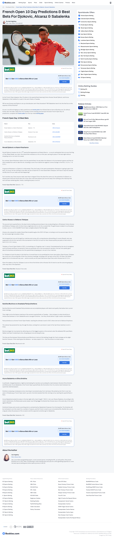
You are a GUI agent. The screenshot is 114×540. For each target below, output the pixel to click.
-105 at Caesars (56, 128)
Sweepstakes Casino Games (66, 509)
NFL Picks (33, 481)
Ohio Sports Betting (86, 62)
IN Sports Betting (7, 506)
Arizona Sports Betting (87, 15)
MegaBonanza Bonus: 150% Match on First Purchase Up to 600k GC (95, 108)
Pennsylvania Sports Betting (88, 65)
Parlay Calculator (35, 509)
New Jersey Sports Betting (88, 52)
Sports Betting (49, 2)
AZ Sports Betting (7, 498)
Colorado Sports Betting (87, 18)
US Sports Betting (86, 77)
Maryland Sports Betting (87, 43)
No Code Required (64, 78)
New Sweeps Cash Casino (65, 515)
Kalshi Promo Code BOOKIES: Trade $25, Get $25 (96, 114)
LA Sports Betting (7, 509)
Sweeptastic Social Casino (65, 501)
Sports (30, 2)
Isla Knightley (12, 21)
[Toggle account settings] (111, 3)
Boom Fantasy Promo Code (66, 484)
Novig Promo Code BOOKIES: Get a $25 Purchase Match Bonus (95, 132)
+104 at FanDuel (56, 141)
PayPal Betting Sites (35, 504)
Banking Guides (34, 501)
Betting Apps (22, 2)
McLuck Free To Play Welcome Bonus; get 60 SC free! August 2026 (96, 120)
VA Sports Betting (7, 504)
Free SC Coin (62, 495)
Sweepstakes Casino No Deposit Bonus (69, 518)
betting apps (40, 113)
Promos (68, 2)
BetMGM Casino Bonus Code (94, 484)
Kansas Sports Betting (87, 37)
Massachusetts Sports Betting (89, 46)
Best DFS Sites (62, 481)
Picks (35, 2)
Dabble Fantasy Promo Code (66, 487)
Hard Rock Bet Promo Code (94, 495)
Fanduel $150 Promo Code (93, 490)
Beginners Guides (35, 498)
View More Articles (94, 143)
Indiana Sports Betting (87, 31)
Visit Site (64, 81)
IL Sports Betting (7, 495)
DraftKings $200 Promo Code (94, 487)
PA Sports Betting (7, 490)
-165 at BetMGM (56, 137)
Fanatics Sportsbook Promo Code (95, 492)
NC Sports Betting (7, 515)
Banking (83, 95)
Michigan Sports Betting (87, 49)
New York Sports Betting (87, 56)
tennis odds (21, 113)
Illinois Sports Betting (87, 28)
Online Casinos (59, 2)
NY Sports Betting (7, 481)
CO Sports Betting (7, 501)
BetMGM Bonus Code (92, 481)
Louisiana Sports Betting (87, 40)
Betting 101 (84, 89)
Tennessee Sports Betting (88, 68)
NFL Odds (33, 490)
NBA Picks (33, 484)
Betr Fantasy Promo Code (65, 490)
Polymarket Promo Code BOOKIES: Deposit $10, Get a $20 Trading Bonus (96, 126)
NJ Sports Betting (7, 487)
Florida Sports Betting (87, 25)
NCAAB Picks (34, 487)
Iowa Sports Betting (86, 34)
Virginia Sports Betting (87, 71)
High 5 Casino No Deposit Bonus (67, 498)
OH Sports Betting (7, 512)
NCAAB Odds (34, 495)
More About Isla (16, 457)
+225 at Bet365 (56, 132)
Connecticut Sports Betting (88, 22)
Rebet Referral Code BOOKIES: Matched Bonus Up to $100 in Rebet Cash (95, 139)
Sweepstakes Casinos (64, 504)
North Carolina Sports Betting (89, 59)
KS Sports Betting (7, 484)
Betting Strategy (85, 92)
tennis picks (36, 109)
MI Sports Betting (7, 492)
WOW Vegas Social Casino (65, 506)
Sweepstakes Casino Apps (65, 512)
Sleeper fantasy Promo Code (66, 492)
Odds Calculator (35, 506)
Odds (40, 2)
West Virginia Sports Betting (88, 74)
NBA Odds (33, 492)
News (73, 2)
